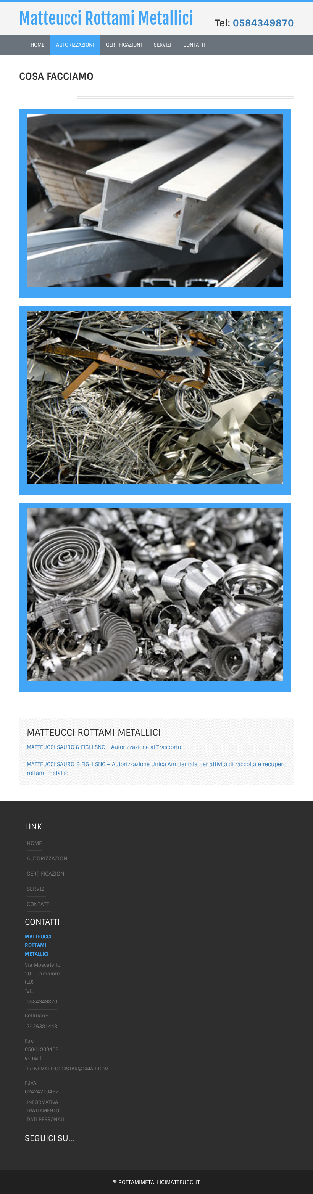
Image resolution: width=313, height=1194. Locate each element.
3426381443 (42, 1026)
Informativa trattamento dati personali (46, 1111)
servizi (162, 45)
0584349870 (263, 23)
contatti (194, 45)
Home (34, 843)
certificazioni (124, 45)
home (37, 45)
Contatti (39, 904)
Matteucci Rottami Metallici (106, 19)
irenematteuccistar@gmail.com (68, 1068)
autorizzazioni (75, 45)
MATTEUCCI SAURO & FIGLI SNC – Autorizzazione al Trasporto (104, 747)
